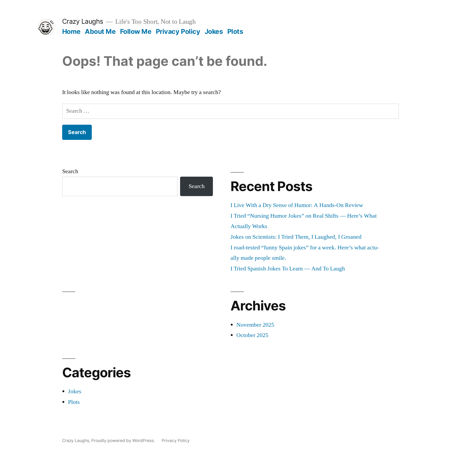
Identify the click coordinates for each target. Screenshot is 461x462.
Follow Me (136, 31)
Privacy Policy (178, 31)
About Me (100, 31)
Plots (235, 31)
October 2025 (252, 335)
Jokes (214, 31)
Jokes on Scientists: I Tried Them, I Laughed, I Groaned (295, 237)
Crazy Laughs (82, 21)
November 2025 (255, 325)
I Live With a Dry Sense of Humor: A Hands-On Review (296, 205)
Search (70, 171)
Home (71, 31)
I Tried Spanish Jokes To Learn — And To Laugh (287, 268)
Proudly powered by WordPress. (123, 440)
